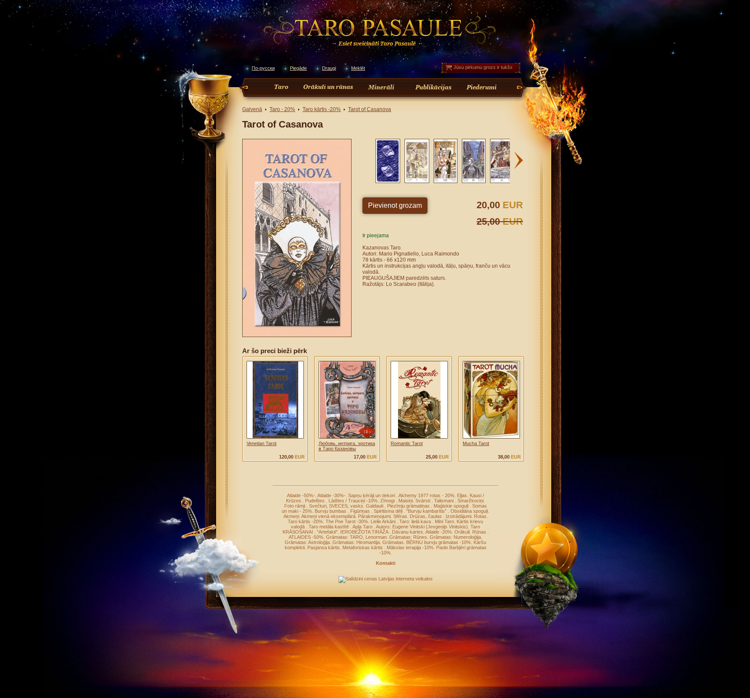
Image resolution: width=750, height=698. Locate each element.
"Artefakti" (327, 531)
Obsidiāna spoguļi (469, 511)
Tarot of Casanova (369, 109)
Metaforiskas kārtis (363, 547)
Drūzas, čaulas (426, 516)
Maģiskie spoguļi (452, 505)
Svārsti (423, 500)
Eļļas (462, 495)
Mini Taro (444, 521)
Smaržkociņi (470, 500)
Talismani (444, 500)
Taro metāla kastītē (329, 526)
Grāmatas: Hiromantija (356, 542)
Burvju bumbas (331, 511)
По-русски (263, 68)
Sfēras (400, 516)
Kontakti (385, 563)
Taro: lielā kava (415, 521)
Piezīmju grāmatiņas (409, 505)
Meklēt (358, 68)
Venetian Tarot (261, 443)
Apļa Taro (363, 526)
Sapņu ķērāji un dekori (372, 495)
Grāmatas (393, 542)
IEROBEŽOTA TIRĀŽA (364, 531)
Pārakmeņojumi (374, 516)
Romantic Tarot (407, 443)
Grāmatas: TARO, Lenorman (356, 537)
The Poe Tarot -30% (347, 521)
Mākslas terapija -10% (410, 547)
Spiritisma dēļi (389, 511)
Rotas (480, 516)
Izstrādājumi (458, 516)
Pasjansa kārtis (323, 547)
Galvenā (252, 109)
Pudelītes (315, 500)
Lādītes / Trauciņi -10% (353, 500)
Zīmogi (388, 500)
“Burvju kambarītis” (427, 511)
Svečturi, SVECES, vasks (336, 505)
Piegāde (298, 68)
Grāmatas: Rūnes (408, 537)
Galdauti (375, 505)
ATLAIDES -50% (306, 537)
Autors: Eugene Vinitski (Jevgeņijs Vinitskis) (422, 526)
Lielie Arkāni (384, 521)
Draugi (329, 68)
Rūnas (479, 531)
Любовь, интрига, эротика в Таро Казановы (347, 446)
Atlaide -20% (438, 531)
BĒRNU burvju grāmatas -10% (438, 542)
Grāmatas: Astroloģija (307, 542)
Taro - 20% (282, 109)
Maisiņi (405, 500)
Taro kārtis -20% (322, 109)
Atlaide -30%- (331, 495)
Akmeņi (291, 516)
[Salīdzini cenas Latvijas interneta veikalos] (386, 578)
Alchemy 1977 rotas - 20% (426, 495)
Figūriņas (360, 511)
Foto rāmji (295, 505)
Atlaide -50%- (301, 495)
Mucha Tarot (476, 443)
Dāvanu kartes (407, 531)
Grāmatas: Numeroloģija (455, 537)
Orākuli (462, 531)
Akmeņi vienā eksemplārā (328, 516)
